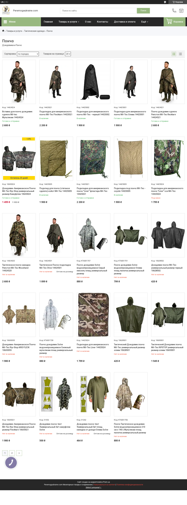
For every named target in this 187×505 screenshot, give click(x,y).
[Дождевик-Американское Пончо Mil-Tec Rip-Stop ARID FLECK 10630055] (19, 315)
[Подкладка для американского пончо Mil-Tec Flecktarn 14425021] (56, 82)
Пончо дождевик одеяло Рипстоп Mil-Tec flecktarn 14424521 (164, 114)
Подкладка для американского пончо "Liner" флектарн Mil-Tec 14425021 (93, 191)
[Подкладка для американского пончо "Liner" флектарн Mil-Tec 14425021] (93, 159)
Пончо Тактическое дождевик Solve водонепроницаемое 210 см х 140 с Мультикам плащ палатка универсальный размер (130, 428)
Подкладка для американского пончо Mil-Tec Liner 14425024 (93, 346)
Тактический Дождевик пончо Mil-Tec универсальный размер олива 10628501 (129, 347)
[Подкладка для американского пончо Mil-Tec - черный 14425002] (93, 82)
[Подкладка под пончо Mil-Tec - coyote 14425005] (131, 159)
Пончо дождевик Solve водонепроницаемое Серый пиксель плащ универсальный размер (92, 269)
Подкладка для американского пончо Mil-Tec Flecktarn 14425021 (55, 113)
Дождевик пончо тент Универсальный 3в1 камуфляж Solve (54, 427)
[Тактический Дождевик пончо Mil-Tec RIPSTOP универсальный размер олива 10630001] (168, 315)
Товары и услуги (68, 21)
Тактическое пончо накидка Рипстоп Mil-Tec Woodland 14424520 (16, 268)
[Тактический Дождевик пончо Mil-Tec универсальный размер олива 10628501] (131, 315)
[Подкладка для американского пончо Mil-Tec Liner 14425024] (93, 315)
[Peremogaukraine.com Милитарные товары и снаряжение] (6, 11)
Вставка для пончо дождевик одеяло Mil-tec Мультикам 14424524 (17, 114)
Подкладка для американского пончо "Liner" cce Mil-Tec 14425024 (167, 191)
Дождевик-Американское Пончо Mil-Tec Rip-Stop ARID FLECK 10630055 (19, 347)
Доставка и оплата (124, 21)
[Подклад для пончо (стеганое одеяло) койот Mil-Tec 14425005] (56, 159)
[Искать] (143, 10)
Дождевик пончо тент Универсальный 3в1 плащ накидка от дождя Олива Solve (92, 427)
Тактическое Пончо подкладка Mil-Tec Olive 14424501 (55, 266)
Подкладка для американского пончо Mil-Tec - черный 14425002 (93, 113)
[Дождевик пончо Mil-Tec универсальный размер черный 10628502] (168, 235)
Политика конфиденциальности (129, 485)
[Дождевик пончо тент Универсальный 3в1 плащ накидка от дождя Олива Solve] (93, 394)
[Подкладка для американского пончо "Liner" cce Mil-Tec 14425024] (168, 159)
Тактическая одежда (34, 31)
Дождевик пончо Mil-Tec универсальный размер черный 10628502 (166, 268)
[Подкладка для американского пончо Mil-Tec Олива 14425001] (131, 82)
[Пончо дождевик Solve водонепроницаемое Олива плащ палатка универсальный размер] (131, 235)
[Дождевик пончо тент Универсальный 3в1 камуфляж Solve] (56, 394)
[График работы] (181, 11)
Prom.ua (106, 482)
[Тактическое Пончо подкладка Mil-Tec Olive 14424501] (56, 235)
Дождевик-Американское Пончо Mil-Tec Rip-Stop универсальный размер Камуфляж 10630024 (19, 191)
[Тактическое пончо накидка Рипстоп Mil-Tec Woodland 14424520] (19, 235)
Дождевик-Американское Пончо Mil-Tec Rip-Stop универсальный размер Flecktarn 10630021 (19, 427)
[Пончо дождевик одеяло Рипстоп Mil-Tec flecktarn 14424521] (168, 82)
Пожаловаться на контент (104, 485)
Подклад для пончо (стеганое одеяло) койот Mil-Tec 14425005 (55, 189)
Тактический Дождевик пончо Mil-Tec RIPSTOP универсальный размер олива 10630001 (167, 347)
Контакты (102, 21)
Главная (48, 21)
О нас (88, 21)
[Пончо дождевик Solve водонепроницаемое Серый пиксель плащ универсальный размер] (93, 235)
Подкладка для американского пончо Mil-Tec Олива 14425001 (130, 113)
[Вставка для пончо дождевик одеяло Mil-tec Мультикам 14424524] (19, 82)
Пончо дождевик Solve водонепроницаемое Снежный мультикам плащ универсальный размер (56, 348)
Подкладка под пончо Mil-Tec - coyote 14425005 (130, 189)
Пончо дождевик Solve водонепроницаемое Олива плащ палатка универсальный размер (129, 269)
